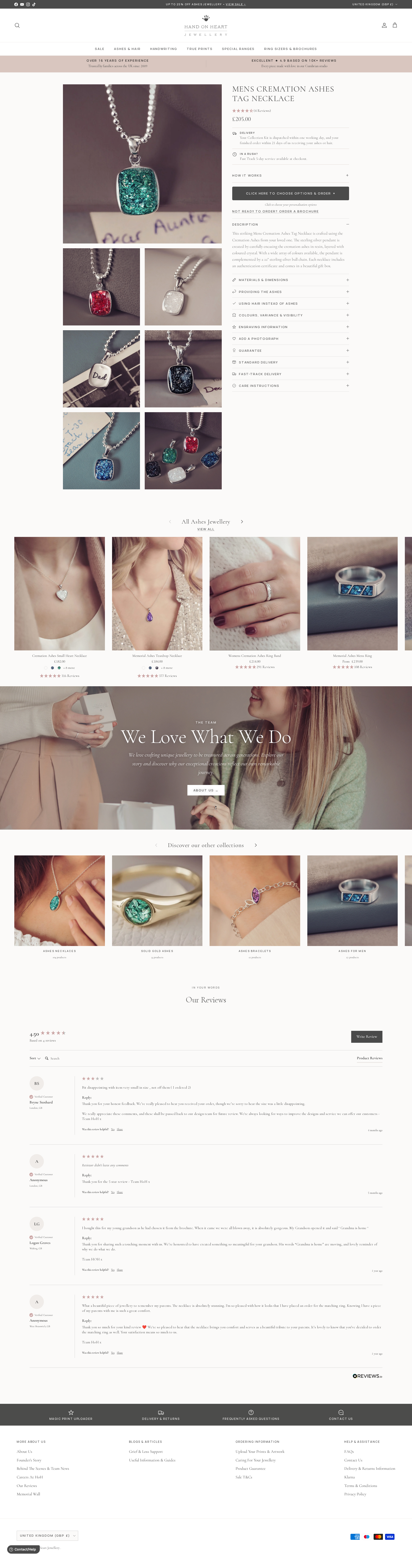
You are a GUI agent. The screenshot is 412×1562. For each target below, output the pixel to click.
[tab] (369, 1059)
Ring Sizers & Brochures (290, 49)
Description (245, 224)
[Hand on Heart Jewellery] (206, 25)
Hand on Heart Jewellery (43, 1548)
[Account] (383, 25)
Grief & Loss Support (146, 1451)
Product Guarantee (251, 1468)
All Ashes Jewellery (206, 521)
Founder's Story (29, 1460)
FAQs (349, 1451)
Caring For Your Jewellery (256, 1460)
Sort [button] (33, 1058)
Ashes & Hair (127, 49)
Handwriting (163, 49)
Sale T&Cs (244, 1477)
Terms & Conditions (360, 1485)
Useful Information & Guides (152, 1460)
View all (206, 529)
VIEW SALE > (236, 4)
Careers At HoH (30, 1477)
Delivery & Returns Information (369, 1468)
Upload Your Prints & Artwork (260, 1451)
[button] (290, 111)
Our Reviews (27, 1485)
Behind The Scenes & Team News (43, 1468)
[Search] (17, 25)
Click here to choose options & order (290, 193)
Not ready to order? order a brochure (275, 211)
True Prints (199, 49)
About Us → (206, 790)
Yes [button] (112, 1129)
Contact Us (353, 1460)
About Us (24, 1451)
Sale (99, 49)
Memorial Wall (28, 1494)
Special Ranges (238, 49)
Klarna (349, 1477)
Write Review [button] (366, 1036)
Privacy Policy (355, 1494)
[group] (55, 1033)
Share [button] (120, 1129)
